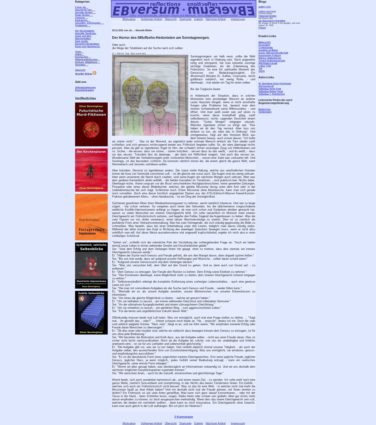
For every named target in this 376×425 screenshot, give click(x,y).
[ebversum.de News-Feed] (94, 73)
